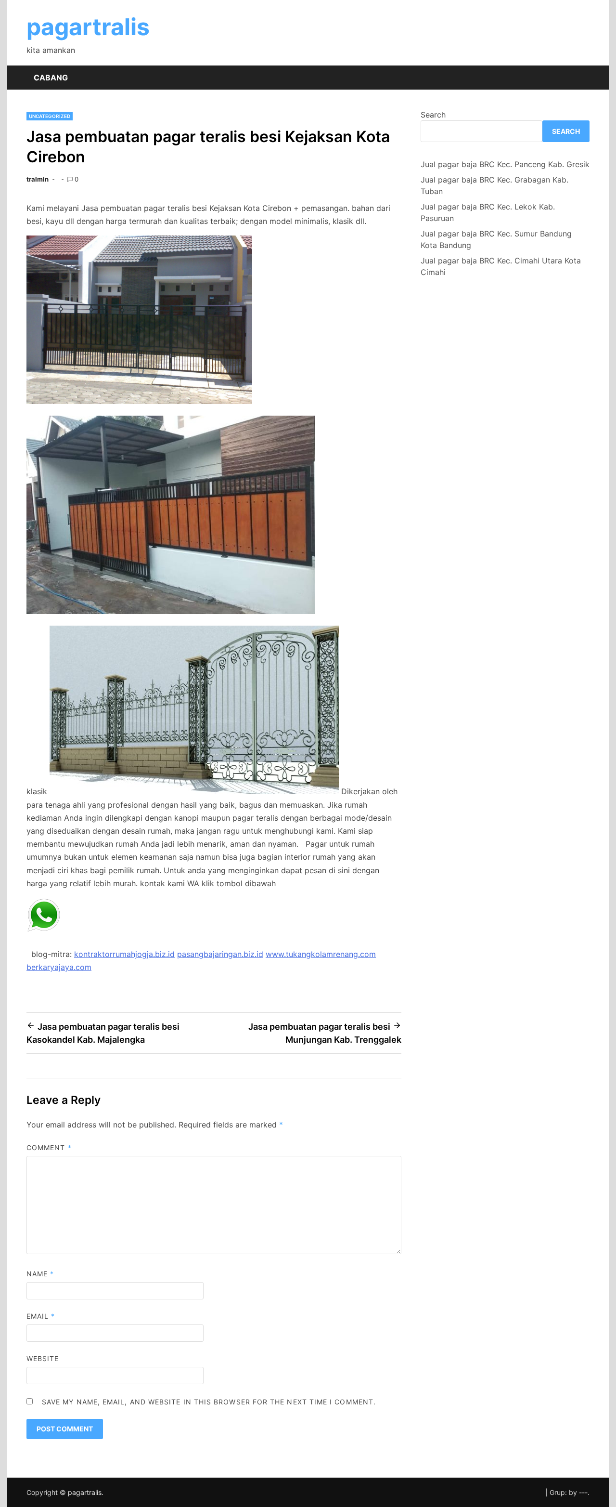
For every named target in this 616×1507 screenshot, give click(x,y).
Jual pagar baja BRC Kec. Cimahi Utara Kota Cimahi (501, 266)
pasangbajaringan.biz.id (220, 954)
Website (42, 1358)
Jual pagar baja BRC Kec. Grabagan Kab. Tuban (494, 185)
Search (433, 114)
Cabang (51, 77)
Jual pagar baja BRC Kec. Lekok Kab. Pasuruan (488, 212)
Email (40, 1316)
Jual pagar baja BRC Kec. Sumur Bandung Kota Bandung (496, 239)
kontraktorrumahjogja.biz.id (124, 954)
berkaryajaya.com (58, 967)
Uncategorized (49, 116)
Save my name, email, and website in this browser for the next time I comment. (209, 1402)
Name (40, 1274)
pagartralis (88, 27)
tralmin (37, 179)
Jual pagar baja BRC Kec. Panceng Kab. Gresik (505, 164)
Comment (49, 1147)
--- (583, 1492)
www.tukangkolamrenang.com (321, 954)
